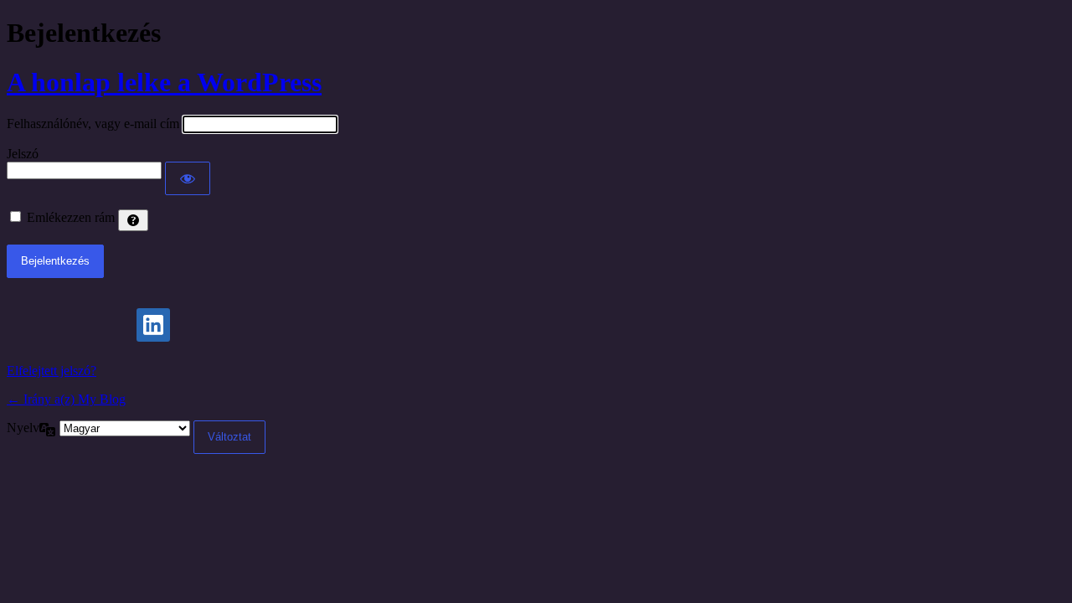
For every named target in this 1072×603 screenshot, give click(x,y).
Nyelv (23, 427)
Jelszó (23, 154)
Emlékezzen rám (71, 217)
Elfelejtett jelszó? (51, 370)
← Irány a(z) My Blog (66, 399)
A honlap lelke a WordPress (164, 82)
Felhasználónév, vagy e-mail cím (93, 123)
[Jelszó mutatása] (187, 178)
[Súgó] (133, 220)
